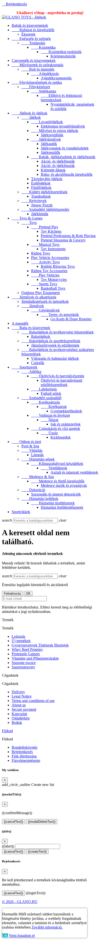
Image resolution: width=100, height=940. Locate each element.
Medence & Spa (37, 477)
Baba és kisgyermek (31, 328)
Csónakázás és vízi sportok (55, 428)
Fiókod (7, 731)
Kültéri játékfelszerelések (44, 192)
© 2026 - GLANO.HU (20, 902)
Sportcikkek (21, 512)
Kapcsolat (19, 714)
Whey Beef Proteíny (27, 649)
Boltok (17, 722)
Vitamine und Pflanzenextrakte (35, 658)
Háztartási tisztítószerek (53, 503)
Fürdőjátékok (41, 187)
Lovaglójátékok (47, 122)
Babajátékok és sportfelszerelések (50, 341)
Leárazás (18, 636)
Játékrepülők (50, 152)
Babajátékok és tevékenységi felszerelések (57, 332)
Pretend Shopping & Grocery (63, 240)
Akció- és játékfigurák (58, 161)
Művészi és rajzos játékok (54, 131)
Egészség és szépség (31, 39)
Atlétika (31, 371)
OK (5, 935)
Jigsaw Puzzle (42, 205)
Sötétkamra (43, 91)
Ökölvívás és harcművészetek (57, 376)
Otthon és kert (26, 442)
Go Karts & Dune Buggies (71, 319)
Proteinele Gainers (26, 654)
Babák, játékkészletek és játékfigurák (63, 157)
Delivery (18, 692)
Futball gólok (51, 393)
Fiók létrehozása (24, 756)
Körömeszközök (63, 56)
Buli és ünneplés (37, 69)
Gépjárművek (45, 310)
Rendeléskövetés (24, 747)
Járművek (32, 306)
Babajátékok (40, 336)
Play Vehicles (45, 275)
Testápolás (33, 43)
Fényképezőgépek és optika (37, 82)
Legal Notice (22, 696)
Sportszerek (24, 367)
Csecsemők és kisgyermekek (34, 60)
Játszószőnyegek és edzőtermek (55, 345)
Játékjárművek (46, 139)
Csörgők (37, 363)
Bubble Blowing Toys (58, 266)
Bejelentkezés (22, 752)
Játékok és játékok (29, 113)
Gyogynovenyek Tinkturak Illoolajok (40, 645)
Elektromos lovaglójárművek (63, 126)
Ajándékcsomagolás (56, 78)
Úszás (49, 433)
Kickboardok (60, 437)
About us (19, 705)
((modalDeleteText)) (41, 821)
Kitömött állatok (53, 170)
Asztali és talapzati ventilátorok (74, 472)
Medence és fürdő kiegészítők (57, 481)
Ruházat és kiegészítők (33, 30)
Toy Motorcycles (54, 279)
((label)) (8, 846)
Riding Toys (40, 253)
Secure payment (24, 709)
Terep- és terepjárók (60, 315)
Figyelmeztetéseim (26, 760)
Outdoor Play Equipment (40, 293)
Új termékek (21, 641)
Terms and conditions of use (33, 701)
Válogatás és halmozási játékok (55, 358)
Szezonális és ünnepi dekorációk (56, 494)
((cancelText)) (13, 821)
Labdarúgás (44, 389)
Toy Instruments (53, 249)
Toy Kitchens (51, 231)
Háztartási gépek (38, 459)
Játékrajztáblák (52, 135)
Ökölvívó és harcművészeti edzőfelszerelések (61, 382)
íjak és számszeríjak (65, 424)
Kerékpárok (54, 407)
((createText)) (37, 851)
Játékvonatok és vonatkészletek (65, 148)
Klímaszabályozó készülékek (57, 463)
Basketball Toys (53, 288)
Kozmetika (43, 47)
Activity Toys (45, 262)
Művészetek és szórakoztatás (37, 65)
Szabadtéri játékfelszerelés (45, 209)
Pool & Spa (30, 446)
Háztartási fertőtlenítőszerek (62, 507)
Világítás (31, 450)
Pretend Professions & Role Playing (68, 236)
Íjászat (49, 420)
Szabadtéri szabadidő (41, 398)
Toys (29, 223)
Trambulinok (41, 196)
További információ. (47, 927)
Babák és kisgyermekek (30, 25)
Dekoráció (33, 490)
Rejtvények (34, 201)
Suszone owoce (24, 663)
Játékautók (49, 144)
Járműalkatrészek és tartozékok (45, 301)
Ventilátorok (54, 468)
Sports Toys (44, 284)
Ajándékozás (45, 74)
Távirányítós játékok (46, 179)
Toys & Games (27, 218)
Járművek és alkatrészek (34, 297)
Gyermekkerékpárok (66, 411)
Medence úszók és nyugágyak (64, 485)
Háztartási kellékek (39, 499)
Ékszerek (28, 34)
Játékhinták (39, 214)
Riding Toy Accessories (49, 271)
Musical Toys (45, 244)
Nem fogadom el (22, 935)
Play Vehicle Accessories (50, 258)
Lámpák (37, 455)
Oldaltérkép (21, 718)
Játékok (31, 117)
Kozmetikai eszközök (61, 52)
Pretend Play (44, 227)
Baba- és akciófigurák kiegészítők (66, 174)
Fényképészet (35, 87)
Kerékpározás (45, 402)
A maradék (20, 323)
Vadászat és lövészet (50, 415)
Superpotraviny (23, 667)
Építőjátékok (40, 183)
